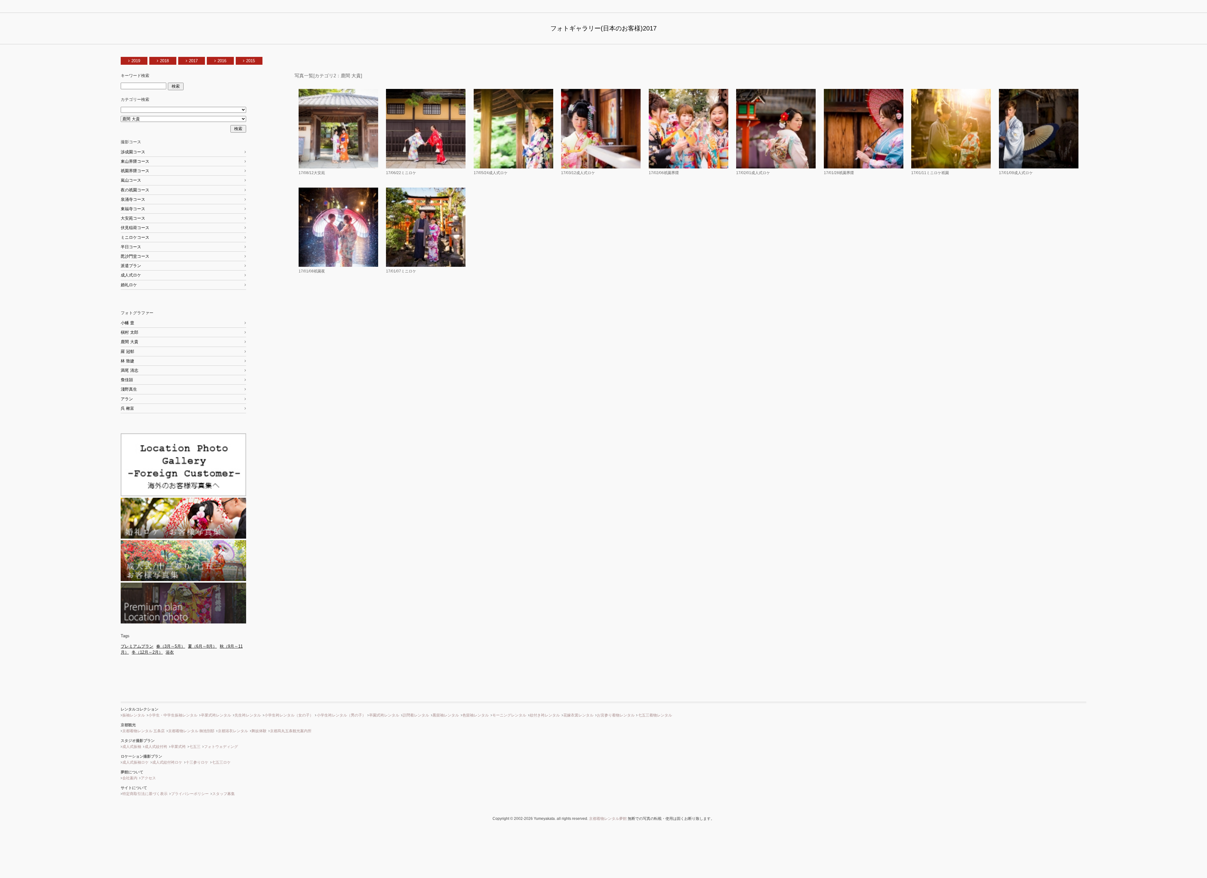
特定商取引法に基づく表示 (145, 794)
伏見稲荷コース (135, 227)
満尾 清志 (129, 370)
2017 (193, 60)
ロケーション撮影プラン (141, 756)
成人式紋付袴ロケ (167, 762)
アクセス (148, 778)
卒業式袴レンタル (216, 715)
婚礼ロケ (129, 285)
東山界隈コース (135, 161)
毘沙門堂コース (135, 256)
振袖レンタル (133, 715)
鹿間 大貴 (129, 341)
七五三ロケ (221, 762)
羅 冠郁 (127, 351)
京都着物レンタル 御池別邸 (191, 731)
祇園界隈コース (135, 170)
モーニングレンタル (509, 715)
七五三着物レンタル (655, 715)
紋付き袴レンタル (545, 715)
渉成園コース (133, 152)
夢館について (132, 772)
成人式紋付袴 (156, 747)
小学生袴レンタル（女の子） (288, 715)
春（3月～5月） (170, 646)
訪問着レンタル (416, 715)
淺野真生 (129, 389)
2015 (250, 60)
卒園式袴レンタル (384, 715)
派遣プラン (131, 265)
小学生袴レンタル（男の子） (341, 715)
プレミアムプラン (137, 646)
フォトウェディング (221, 747)
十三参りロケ (197, 762)
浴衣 (170, 652)
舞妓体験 (259, 731)
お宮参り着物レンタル (616, 715)
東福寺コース (133, 208)
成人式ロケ (131, 275)
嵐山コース (131, 180)
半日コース (131, 246)
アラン (127, 399)
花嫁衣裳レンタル (578, 715)
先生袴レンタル (247, 715)
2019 (135, 60)
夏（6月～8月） (202, 646)
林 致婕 (127, 361)
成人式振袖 (131, 747)
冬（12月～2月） (147, 652)
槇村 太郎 (129, 332)
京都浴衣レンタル (233, 731)
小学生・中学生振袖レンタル (172, 715)
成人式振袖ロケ (135, 762)
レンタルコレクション (139, 709)
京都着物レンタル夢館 (608, 818)
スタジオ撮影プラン (138, 741)
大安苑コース (133, 218)
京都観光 (128, 725)
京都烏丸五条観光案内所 (290, 731)
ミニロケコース (135, 237)
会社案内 (129, 778)
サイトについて (134, 788)
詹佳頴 (127, 379)
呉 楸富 (127, 408)
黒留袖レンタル (446, 715)
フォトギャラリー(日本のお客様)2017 (603, 28)
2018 (164, 60)
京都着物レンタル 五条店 (143, 731)
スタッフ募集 (223, 794)
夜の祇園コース (135, 190)
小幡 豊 (127, 323)
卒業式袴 (178, 747)
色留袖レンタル (475, 715)
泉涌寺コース (133, 199)
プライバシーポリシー (190, 794)
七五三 (195, 747)
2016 (222, 60)
